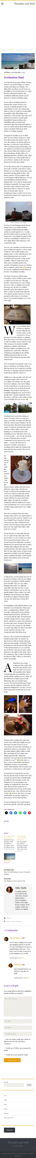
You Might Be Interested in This (14, 881)
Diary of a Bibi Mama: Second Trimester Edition (17, 873)
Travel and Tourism (13, 921)
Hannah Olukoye (15, 938)
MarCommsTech (8, 1117)
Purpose (6, 1113)
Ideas (5, 1104)
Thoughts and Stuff (24, 3)
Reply (23, 958)
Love (5, 1095)
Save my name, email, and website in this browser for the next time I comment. (17, 1041)
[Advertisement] (18, 26)
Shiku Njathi (20, 887)
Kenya (5, 1109)
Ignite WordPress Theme (12, 1153)
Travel (11, 50)
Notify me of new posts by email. (17, 1055)
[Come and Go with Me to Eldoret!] (10, 842)
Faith (5, 1100)
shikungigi (17, 964)
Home (3, 50)
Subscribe (9, 1130)
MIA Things (7, 861)
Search (6, 1082)
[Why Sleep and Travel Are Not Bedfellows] (23, 843)
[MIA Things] (9, 856)
